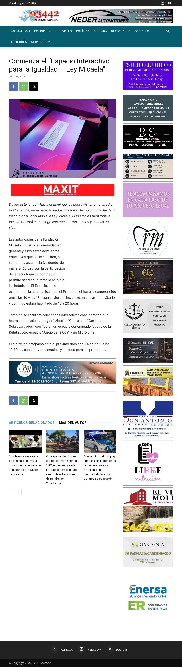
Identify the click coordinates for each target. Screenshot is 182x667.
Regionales (120, 31)
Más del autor (73, 423)
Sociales (141, 31)
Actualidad (20, 31)
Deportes (63, 31)
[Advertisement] (94, 260)
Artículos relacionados (32, 423)
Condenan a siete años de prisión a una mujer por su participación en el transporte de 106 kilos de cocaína (25, 465)
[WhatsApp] (23, 86)
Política (83, 31)
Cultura (100, 31)
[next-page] (19, 492)
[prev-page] (11, 492)
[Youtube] (169, 3)
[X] (33, 86)
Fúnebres (19, 41)
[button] (167, 31)
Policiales (42, 31)
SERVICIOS (39, 41)
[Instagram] (162, 3)
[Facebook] (155, 3)
